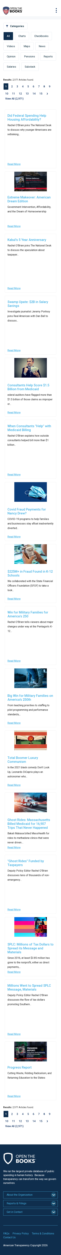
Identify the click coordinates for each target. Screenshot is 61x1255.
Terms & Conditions (43, 1233)
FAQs (6, 1233)
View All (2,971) (14, 98)
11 (13, 93)
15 (40, 93)
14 (34, 93)
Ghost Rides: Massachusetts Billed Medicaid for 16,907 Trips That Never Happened (28, 824)
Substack (30, 66)
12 (20, 93)
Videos (11, 46)
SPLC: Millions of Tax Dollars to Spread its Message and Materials (30, 948)
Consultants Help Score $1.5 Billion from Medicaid (28, 387)
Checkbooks (41, 36)
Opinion (11, 56)
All (8, 36)
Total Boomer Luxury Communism (22, 760)
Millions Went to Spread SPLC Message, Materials (29, 987)
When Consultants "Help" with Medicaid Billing (29, 428)
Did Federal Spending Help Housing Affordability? (26, 117)
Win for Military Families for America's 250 (27, 614)
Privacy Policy (21, 1233)
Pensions (29, 56)
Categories (17, 26)
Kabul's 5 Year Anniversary (26, 240)
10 (6, 93)
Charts (22, 36)
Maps (27, 46)
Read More (13, 164)
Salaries (11, 66)
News (42, 46)
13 (27, 93)
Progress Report (19, 1067)
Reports (48, 56)
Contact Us (9, 1237)
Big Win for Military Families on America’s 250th (30, 698)
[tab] (30, 1195)
